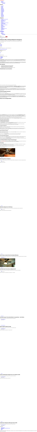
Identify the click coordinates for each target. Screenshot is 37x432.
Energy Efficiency (2, 20)
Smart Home (3, 3)
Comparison (2, 19)
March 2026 (2, 8)
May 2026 (2, 7)
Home (1, 429)
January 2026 (2, 9)
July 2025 (2, 12)
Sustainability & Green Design (4, 28)
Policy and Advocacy (3, 26)
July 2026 (2, 6)
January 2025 (2, 15)
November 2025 (2, 10)
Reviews (2, 27)
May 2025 (2, 13)
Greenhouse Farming (3, 23)
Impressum (2, 428)
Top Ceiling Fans (2, 0)
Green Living (2, 22)
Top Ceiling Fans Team (3, 257)
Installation (2, 25)
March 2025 (2, 14)
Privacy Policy (3, 427)
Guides (2, 2)
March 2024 (2, 16)
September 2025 (2, 11)
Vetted (2, 1)
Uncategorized (2, 29)
